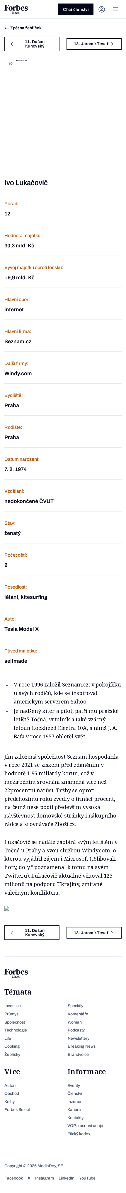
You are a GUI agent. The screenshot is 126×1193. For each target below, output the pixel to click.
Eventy (73, 1085)
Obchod (11, 1093)
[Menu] (116, 9)
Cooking (12, 1046)
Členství (74, 1093)
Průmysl (11, 1014)
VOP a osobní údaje (85, 1126)
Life (7, 1038)
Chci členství (76, 9)
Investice (12, 1006)
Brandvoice (78, 1054)
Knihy (9, 1101)
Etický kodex (78, 1134)
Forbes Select (17, 1109)
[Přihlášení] (102, 9)
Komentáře (78, 1014)
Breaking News (82, 1046)
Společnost (14, 1022)
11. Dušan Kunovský (35, 44)
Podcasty (76, 1030)
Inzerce (74, 1101)
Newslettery (78, 1038)
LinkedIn (66, 1178)
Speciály (75, 1006)
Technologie (15, 1030)
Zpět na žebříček (26, 28)
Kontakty (75, 1118)
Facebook (13, 1178)
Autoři (10, 1085)
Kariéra (74, 1109)
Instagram (44, 1178)
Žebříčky (12, 1054)
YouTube (87, 1178)
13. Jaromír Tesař (91, 44)
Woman (75, 1022)
